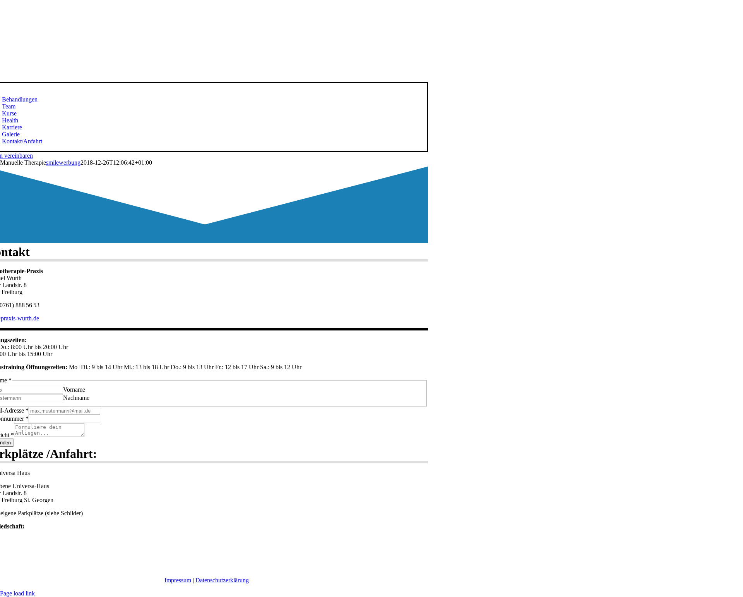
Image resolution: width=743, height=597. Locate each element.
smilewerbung (63, 162)
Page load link (17, 593)
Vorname (74, 389)
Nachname (76, 397)
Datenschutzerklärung (222, 580)
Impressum (177, 580)
